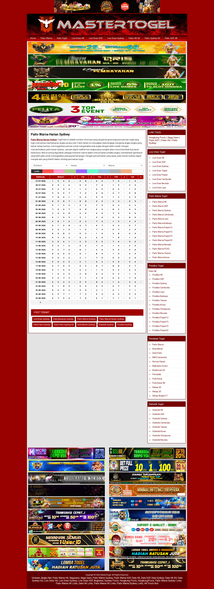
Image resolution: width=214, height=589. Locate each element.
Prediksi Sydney (124, 324)
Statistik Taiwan (159, 427)
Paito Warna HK (159, 202)
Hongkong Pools (157, 137)
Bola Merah (157, 349)
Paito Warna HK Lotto (67, 583)
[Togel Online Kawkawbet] (66, 478)
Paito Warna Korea (160, 257)
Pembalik (156, 374)
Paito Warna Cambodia (163, 214)
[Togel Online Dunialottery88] (147, 490)
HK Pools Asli (151, 583)
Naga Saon (173, 137)
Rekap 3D (156, 387)
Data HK (136, 578)
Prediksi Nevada (159, 313)
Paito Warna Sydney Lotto (168, 580)
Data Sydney (157, 578)
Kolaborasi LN (158, 370)
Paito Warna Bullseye (162, 223)
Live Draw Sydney (115, 38)
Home (33, 38)
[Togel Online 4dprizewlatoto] (66, 540)
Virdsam (36, 578)
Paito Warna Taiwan (161, 253)
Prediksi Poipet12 (160, 317)
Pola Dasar (157, 379)
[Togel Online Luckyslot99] (147, 466)
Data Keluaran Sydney (63, 319)
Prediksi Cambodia (161, 287)
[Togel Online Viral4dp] (107, 122)
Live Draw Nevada (160, 183)
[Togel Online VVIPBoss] (107, 48)
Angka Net (46, 578)
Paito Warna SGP (160, 206)
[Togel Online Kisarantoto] (107, 97)
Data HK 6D (171, 578)
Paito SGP (154, 140)
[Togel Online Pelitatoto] (107, 109)
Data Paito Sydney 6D (64, 324)
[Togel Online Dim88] (107, 60)
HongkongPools (146, 580)
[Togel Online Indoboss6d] (147, 453)
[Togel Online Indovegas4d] (147, 565)
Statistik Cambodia (161, 423)
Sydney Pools (111, 580)
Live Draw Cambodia (161, 179)
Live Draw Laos (159, 187)
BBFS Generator (159, 357)
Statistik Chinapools (161, 435)
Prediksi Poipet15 (160, 322)
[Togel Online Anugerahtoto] (147, 503)
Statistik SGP (158, 414)
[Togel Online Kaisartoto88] (66, 552)
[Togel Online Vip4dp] (147, 478)
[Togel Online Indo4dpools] (66, 565)
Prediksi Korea (159, 305)
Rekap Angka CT (160, 396)
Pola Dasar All (158, 383)
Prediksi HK (157, 275)
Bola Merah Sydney (86, 324)
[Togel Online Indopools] (147, 540)
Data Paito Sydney (41, 324)
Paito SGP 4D (171, 38)
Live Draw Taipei (159, 170)
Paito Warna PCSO (160, 249)
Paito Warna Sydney (86, 319)
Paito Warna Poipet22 (162, 240)
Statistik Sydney (106, 324)
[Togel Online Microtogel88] (66, 453)
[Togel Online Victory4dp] (66, 466)
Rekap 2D (156, 391)
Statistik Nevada (159, 440)
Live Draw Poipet (160, 175)
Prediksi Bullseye (160, 296)
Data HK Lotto (86, 583)
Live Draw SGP (96, 38)
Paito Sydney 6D (152, 38)
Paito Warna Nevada (161, 244)
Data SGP (145, 578)
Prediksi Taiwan (159, 300)
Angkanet (98, 580)
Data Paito (157, 353)
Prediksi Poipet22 (160, 330)
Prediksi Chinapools (161, 309)
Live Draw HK (78, 38)
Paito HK (165, 140)
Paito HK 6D (134, 38)
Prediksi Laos (158, 292)
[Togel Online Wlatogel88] (66, 528)
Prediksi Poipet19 (160, 326)
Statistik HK (157, 410)
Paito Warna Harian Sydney (50, 134)
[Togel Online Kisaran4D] (107, 85)
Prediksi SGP (158, 279)
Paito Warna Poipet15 (162, 232)
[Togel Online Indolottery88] (147, 515)
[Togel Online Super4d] (107, 72)
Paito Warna (46, 38)
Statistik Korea (159, 431)
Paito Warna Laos (160, 219)
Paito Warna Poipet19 (162, 236)
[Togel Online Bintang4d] (66, 515)
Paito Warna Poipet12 (162, 227)
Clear (36, 171)
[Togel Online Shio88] (147, 552)
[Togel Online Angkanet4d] (147, 528)
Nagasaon (74, 578)
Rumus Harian (158, 361)
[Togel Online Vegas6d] (66, 490)
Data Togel (62, 38)
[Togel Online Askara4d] (66, 503)
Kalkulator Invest (160, 366)
